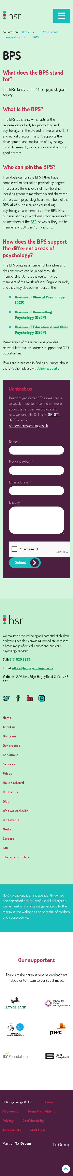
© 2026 (18, 1102)
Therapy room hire (16, 857)
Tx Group (23, 1143)
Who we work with (15, 810)
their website (48, 368)
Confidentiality (33, 1120)
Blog (6, 801)
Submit (20, 562)
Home (26, 32)
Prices (7, 773)
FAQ (5, 848)
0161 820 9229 (19, 659)
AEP (33, 221)
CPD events (11, 820)
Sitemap (49, 1102)
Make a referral (13, 782)
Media (7, 829)
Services (9, 764)
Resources (10, 1111)
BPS (36, 37)
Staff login (37, 1130)
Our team (9, 736)
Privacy (8, 1120)
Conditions (10, 755)
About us (9, 727)
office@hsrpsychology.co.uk (28, 425)
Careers (8, 838)
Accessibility (12, 1130)
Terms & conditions (41, 1111)
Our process (11, 745)
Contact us (10, 792)
